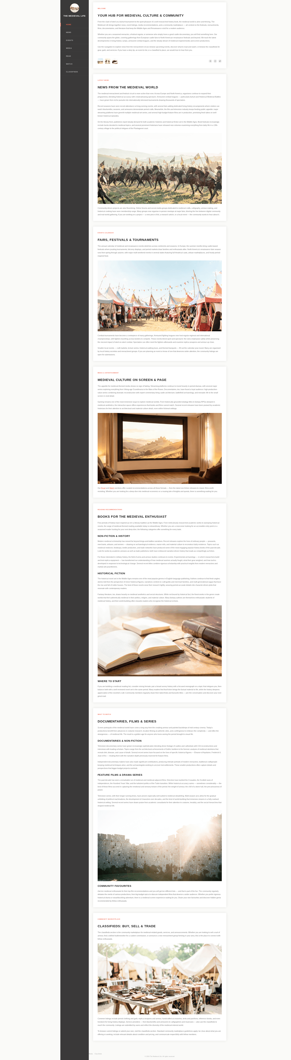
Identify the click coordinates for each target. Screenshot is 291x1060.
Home (68, 24)
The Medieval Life (74, 16)
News (68, 32)
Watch (69, 64)
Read (68, 56)
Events (69, 40)
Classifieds (72, 72)
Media (69, 48)
